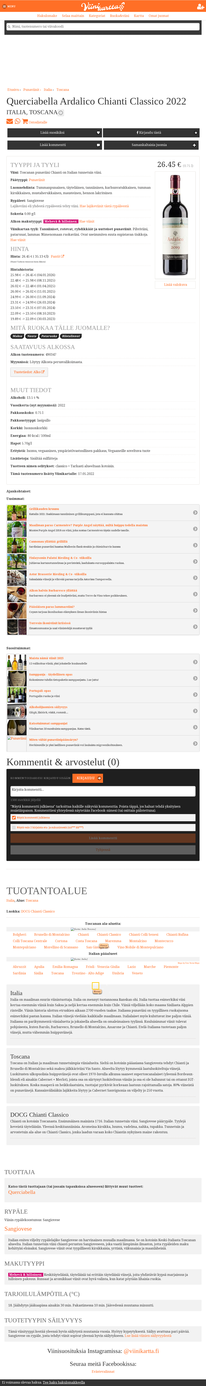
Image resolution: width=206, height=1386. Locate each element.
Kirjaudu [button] (85, 778)
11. (95, 961)
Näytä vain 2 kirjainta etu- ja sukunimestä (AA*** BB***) (50, 827)
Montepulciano (24, 947)
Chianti (83, 934)
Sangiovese (18, 1228)
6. (108, 947)
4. (105, 956)
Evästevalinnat (103, 1372)
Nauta (31, 336)
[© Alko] (175, 225)
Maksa (17, 336)
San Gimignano (97, 947)
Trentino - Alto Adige (88, 973)
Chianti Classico (109, 934)
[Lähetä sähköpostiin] (9, 121)
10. (102, 981)
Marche (150, 967)
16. (116, 968)
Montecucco (164, 941)
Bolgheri (19, 934)
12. (102, 974)
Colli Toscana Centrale (30, 941)
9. (110, 1025)
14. (106, 980)
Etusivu (13, 90)
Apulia (39, 967)
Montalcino (138, 941)
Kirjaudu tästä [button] (149, 133)
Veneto (137, 973)
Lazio (132, 967)
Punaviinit (37, 180)
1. (92, 967)
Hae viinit (86, 221)
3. (105, 951)
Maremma (113, 941)
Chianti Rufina (177, 934)
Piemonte (171, 967)
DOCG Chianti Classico (38, 911)
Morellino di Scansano (61, 947)
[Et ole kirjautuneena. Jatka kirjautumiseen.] (201, 6)
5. (103, 996)
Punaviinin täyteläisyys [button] (61, 113)
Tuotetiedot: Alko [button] (27, 372)
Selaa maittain (73, 16)
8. (118, 964)
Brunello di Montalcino (52, 934)
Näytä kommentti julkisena (33, 817)
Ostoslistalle (37, 122)
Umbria (118, 973)
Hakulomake (47, 16)
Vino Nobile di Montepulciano (140, 947)
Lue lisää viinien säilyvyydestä (148, 1336)
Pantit (56, 256)
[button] (9, 6)
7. (109, 954)
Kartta (139, 16)
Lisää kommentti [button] (52, 145)
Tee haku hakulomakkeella (64, 1382)
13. (98, 968)
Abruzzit (19, 967)
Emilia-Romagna (65, 967)
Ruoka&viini (119, 16)
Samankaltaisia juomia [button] (149, 145)
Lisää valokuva (175, 285)
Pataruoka (49, 336)
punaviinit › (32, 90)
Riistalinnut (71, 336)
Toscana (63, 90)
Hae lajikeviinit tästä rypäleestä (104, 206)
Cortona (61, 941)
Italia (48, 90)
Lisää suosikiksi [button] (52, 133)
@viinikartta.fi (141, 1351)
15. (100, 956)
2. (124, 1000)
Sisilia (38, 973)
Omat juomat (159, 16)
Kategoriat (97, 16)
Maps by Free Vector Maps (189, 963)
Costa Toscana (86, 941)
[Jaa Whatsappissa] (17, 121)
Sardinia (19, 973)
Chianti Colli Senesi (143, 934)
